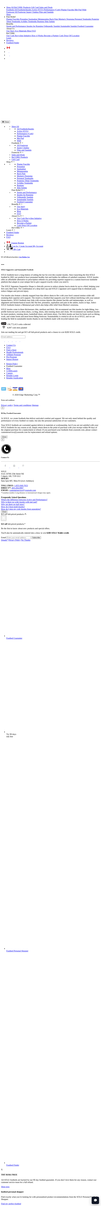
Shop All (10, 7)
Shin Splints (50, 21)
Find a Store (11, 350)
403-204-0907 (18, 488)
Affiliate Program (13, 355)
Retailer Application (14, 378)
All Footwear (20, 12)
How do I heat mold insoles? (13, 507)
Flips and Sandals (46, 12)
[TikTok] (14, 341)
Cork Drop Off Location (69, 36)
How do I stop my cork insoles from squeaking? (21, 509)
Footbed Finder (12, 43)
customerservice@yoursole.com (22, 490)
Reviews (10, 40)
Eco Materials (21, 31)
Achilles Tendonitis (29, 21)
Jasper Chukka (32, 12)
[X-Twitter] (10, 341)
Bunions (41, 21)
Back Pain (54, 19)
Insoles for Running (35, 26)
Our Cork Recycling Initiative (19, 36)
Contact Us (11, 345)
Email (3, 537)
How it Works (38, 36)
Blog (29, 31)
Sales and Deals (45, 7)
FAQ (34, 31)
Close (4, 437)
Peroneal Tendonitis (83, 19)
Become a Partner (51, 36)
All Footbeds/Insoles (23, 10)
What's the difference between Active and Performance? (24, 500)
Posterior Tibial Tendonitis (28, 181)
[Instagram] (3, 341)
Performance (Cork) (52, 10)
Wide (84, 10)
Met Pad (78, 10)
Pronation (24, 19)
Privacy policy (7, 405)
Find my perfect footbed (11, 1204)
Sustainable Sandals (68, 26)
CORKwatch (11, 371)
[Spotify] (18, 341)
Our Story (10, 31)
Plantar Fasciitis (68, 10)
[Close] (3, 518)
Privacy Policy (14, 540)
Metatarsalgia (43, 19)
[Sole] (8, 3)
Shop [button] (8, 14)
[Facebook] (7, 341)
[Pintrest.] (23, 467)
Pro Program (11, 357)
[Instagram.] (14, 467)
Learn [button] (8, 38)
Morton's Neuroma (67, 19)
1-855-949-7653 (21, 485)
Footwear (10, 12)
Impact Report (12, 359)
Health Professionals (14, 352)
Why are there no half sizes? (12, 504)
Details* (4, 540)
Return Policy (12, 364)
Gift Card (35, 7)
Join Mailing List (24, 257)
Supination (33, 19)
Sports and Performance (16, 26)
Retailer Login (12, 375)
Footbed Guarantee (85, 26)
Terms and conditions (22, 405)
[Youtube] (21, 341)
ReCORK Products (22, 7)
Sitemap (35, 405)
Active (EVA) (38, 10)
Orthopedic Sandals (52, 26)
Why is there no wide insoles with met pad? (19, 502)
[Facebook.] (5, 467)
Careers (9, 373)
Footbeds (10, 10)
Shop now (5, 1187)
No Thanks (25, 540)
